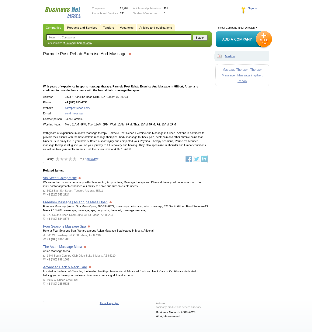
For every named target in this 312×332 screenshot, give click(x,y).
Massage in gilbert (250, 75)
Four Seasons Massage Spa (64, 226)
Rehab (242, 81)
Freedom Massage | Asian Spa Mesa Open (75, 202)
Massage (228, 75)
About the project (109, 303)
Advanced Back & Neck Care (65, 267)
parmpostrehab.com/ (77, 108)
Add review (91, 158)
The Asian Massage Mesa (62, 247)
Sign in (252, 8)
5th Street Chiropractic (60, 178)
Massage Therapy (235, 69)
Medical (230, 56)
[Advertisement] (125, 69)
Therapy (256, 69)
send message (74, 113)
